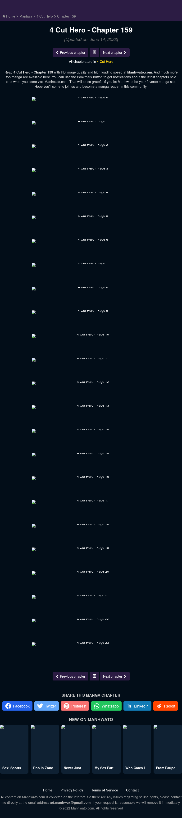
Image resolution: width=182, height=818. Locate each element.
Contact (132, 790)
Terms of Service (104, 790)
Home (47, 790)
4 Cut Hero (105, 61)
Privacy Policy (71, 790)
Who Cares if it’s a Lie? (144, 767)
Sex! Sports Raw (15, 767)
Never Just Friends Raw (83, 767)
